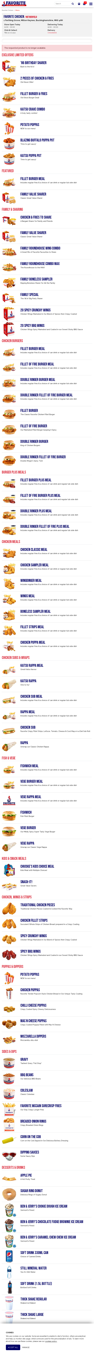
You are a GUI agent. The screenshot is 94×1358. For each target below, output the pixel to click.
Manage (25, 1347)
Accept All (13, 1347)
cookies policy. (51, 1341)
